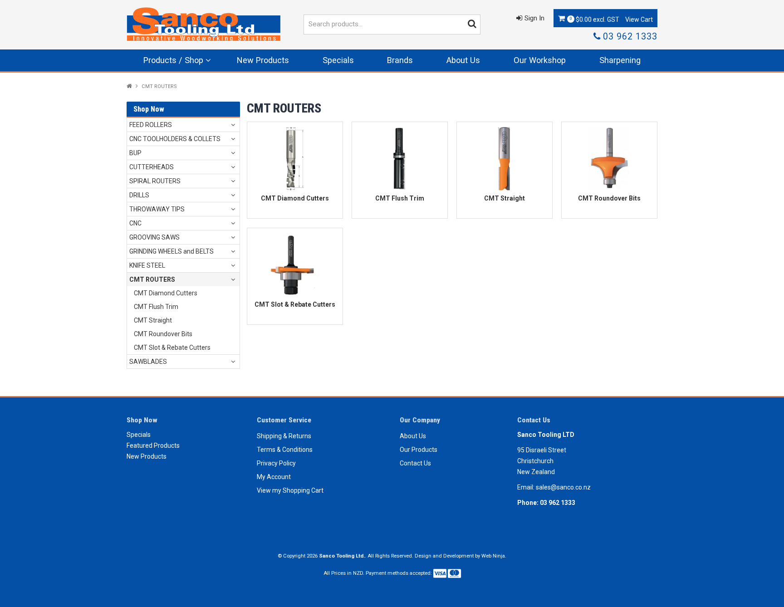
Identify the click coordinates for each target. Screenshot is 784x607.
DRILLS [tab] (139, 195)
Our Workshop (540, 60)
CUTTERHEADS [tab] (151, 167)
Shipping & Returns (284, 436)
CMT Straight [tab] (153, 320)
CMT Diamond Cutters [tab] (165, 293)
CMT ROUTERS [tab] (152, 279)
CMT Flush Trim (399, 198)
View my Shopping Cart (290, 490)
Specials (338, 60)
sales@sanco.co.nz (563, 487)
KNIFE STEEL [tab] (147, 265)
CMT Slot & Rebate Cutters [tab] (172, 347)
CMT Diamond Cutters (295, 198)
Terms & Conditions (285, 449)
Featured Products (153, 445)
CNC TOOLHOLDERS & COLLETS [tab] (174, 138)
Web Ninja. (493, 556)
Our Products (418, 449)
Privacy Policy (276, 463)
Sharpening (620, 60)
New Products (263, 60)
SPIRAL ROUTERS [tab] (155, 181)
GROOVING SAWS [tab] (154, 237)
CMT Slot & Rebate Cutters (295, 304)
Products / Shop (173, 60)
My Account (274, 476)
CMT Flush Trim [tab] (156, 306)
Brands (400, 60)
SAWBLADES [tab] (148, 361)
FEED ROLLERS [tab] (150, 124)
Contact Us (415, 463)
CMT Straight (504, 198)
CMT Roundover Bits (609, 198)
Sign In (534, 18)
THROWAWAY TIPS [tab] (157, 209)
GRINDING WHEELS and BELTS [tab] (171, 251)
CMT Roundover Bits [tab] (163, 334)
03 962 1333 (630, 36)
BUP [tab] (135, 153)
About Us (463, 60)
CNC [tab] (135, 223)
